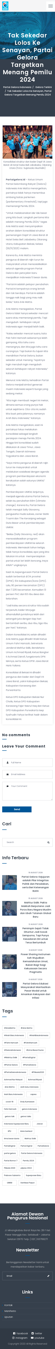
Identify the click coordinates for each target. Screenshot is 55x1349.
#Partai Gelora (11, 1065)
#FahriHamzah (30, 1042)
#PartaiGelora (29, 1065)
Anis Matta (10, 1087)
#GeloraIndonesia (12, 1050)
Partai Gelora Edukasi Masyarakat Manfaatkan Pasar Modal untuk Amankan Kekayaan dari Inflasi (35, 990)
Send (17, 809)
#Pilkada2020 (38, 1072)
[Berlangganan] (48, 1275)
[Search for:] (27, 842)
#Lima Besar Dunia (35, 1050)
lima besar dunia (11, 1138)
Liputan (9, 1317)
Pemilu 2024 (28, 1160)
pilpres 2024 (26, 1168)
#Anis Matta (26, 1028)
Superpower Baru (33, 1175)
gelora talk (9, 1116)
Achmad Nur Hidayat (13, 1079)
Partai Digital (26, 1146)
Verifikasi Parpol (27, 1182)
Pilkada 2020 (9, 1168)
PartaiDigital (9, 1146)
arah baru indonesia (29, 1087)
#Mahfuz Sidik (10, 1057)
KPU (9, 1131)
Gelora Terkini (43, 87)
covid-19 (9, 1101)
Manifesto (10, 1311)
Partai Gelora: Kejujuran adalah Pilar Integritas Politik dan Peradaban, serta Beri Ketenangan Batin (36, 884)
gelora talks (26, 1116)
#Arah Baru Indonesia (14, 1035)
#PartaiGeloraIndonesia (15, 1072)
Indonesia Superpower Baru (16, 1124)
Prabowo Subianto (12, 1175)
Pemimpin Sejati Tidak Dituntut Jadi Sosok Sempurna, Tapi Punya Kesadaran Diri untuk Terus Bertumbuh (35, 935)
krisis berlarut (26, 1131)
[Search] (48, 842)
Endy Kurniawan (27, 1101)
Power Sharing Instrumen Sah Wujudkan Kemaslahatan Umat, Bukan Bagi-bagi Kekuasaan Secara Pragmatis (35, 963)
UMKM (9, 1182)
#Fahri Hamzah (11, 1042)
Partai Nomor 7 (10, 1160)
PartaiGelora (43, 1146)
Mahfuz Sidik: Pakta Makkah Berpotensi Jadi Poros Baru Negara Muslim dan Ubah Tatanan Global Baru (35, 909)
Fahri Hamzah (10, 1109)
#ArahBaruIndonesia (38, 1035)
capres (33, 1094)
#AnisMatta (9, 1028)
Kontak (8, 1305)
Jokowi (40, 1124)
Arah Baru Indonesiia (13, 1094)
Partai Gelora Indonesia (17, 87)
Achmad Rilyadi (35, 1079)
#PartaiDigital (28, 1057)
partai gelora (10, 1153)
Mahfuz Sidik (30, 1138)
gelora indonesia (29, 1109)
